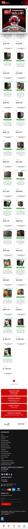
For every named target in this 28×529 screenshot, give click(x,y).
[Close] (26, 8)
